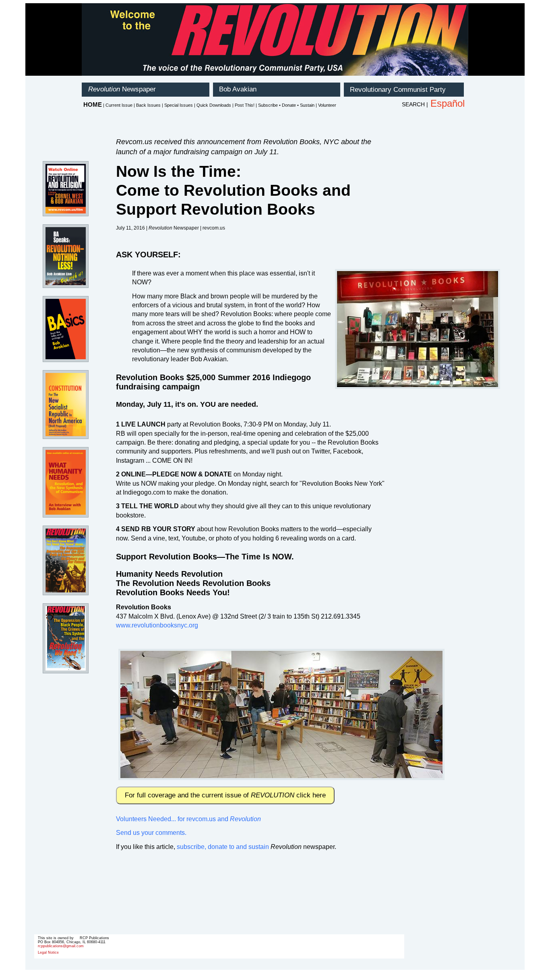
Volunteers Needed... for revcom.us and (188, 819)
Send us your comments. (151, 832)
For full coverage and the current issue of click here (225, 795)
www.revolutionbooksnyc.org (157, 625)
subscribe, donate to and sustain (223, 846)
